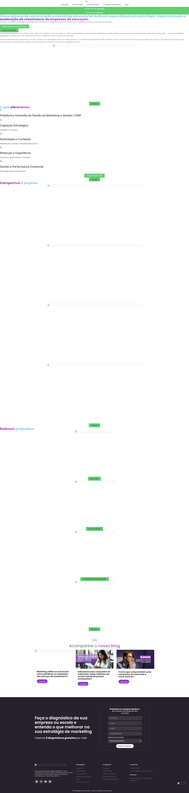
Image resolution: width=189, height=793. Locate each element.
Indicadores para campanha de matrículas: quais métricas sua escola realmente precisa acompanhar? (94, 675)
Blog (126, 4)
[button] (9, 30)
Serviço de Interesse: (116, 737)
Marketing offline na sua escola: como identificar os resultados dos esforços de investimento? (53, 674)
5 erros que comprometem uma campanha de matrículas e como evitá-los (135, 674)
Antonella (64, 4)
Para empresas (93, 4)
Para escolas (77, 4)
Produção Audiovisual (112, 4)
